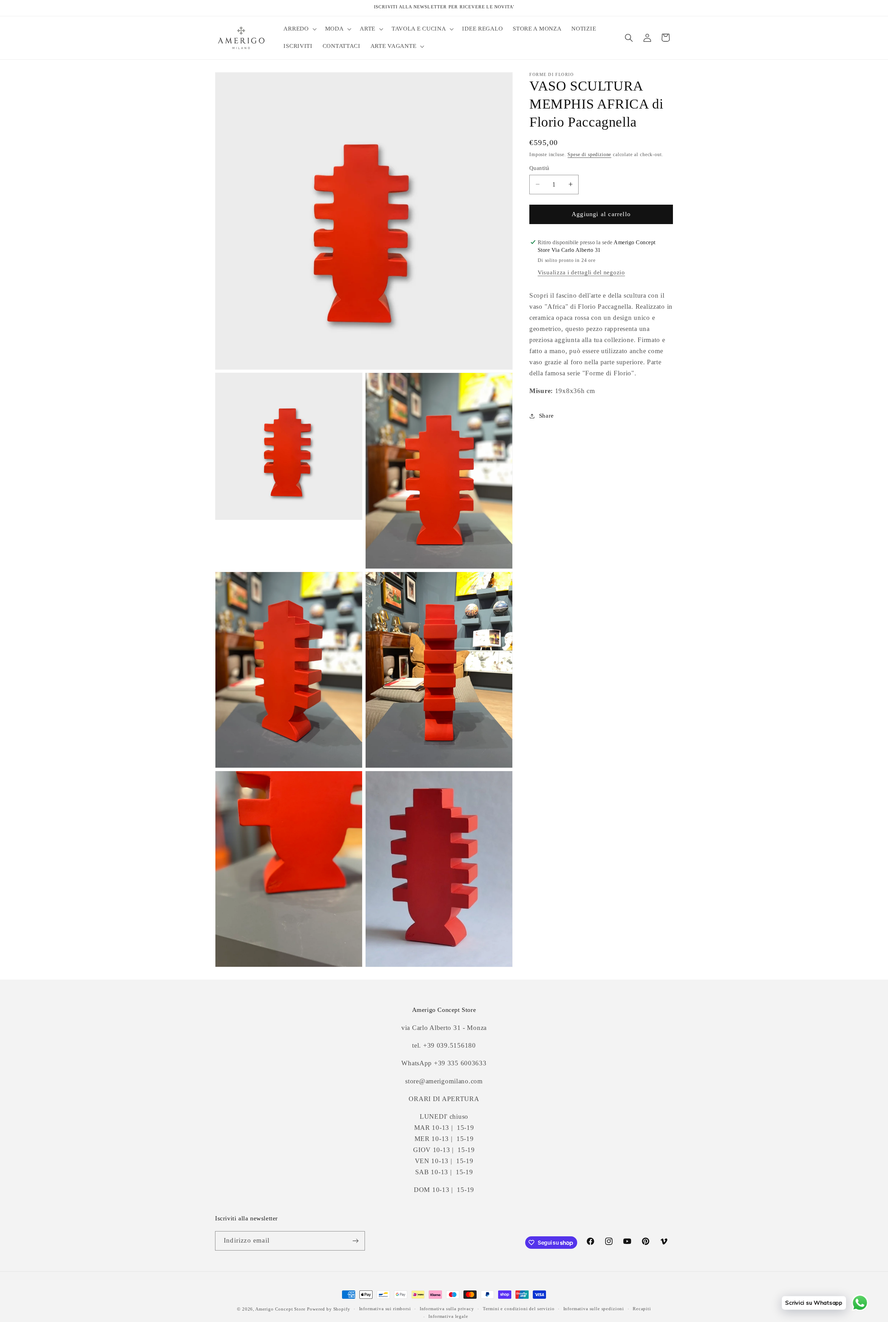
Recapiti (642, 1308)
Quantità (539, 168)
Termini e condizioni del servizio (519, 1308)
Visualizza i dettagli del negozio (581, 272)
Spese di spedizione (589, 154)
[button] (299, 29)
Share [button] (546, 415)
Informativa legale (448, 1316)
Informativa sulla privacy (447, 1308)
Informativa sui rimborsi (385, 1308)
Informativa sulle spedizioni (593, 1308)
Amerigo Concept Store (280, 1309)
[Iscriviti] (355, 1241)
